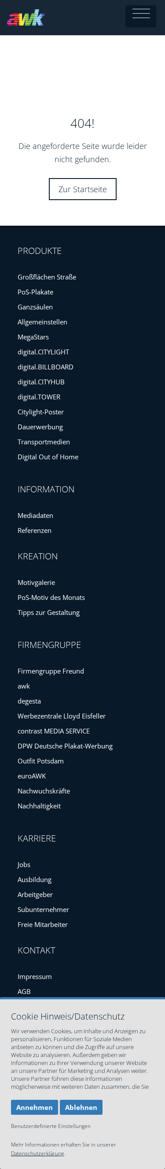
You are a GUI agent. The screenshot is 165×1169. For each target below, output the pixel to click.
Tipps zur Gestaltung (49, 612)
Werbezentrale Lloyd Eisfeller (62, 715)
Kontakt (36, 950)
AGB (24, 991)
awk (24, 685)
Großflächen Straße (47, 276)
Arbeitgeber (35, 894)
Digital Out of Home (48, 456)
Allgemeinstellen (42, 321)
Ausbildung (34, 879)
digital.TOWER (39, 396)
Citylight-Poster (41, 411)
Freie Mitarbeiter (43, 924)
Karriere (37, 838)
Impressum (35, 976)
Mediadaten (35, 515)
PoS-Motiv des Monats (51, 597)
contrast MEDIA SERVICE (54, 730)
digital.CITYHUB (41, 381)
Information (46, 489)
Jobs (24, 864)
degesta (29, 700)
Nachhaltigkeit (39, 805)
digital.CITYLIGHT (43, 351)
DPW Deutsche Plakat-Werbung (65, 745)
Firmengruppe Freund (51, 670)
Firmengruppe (49, 645)
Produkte (40, 251)
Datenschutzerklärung (37, 1153)
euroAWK (32, 775)
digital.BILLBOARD (45, 366)
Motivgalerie (36, 582)
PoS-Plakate (35, 291)
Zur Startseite (83, 189)
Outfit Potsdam (41, 760)
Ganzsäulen (35, 306)
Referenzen (34, 530)
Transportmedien (44, 441)
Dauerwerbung (40, 426)
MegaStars (33, 336)
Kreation (38, 556)
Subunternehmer (43, 909)
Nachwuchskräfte (44, 790)
